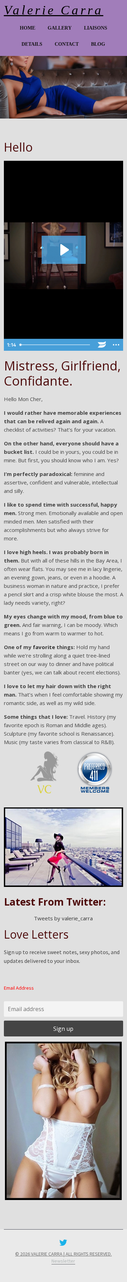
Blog (98, 44)
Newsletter (63, 1261)
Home (27, 28)
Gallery (60, 28)
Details (32, 44)
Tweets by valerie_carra (63, 918)
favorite (44, 646)
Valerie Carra (53, 10)
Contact (67, 44)
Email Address (19, 988)
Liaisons (95, 28)
